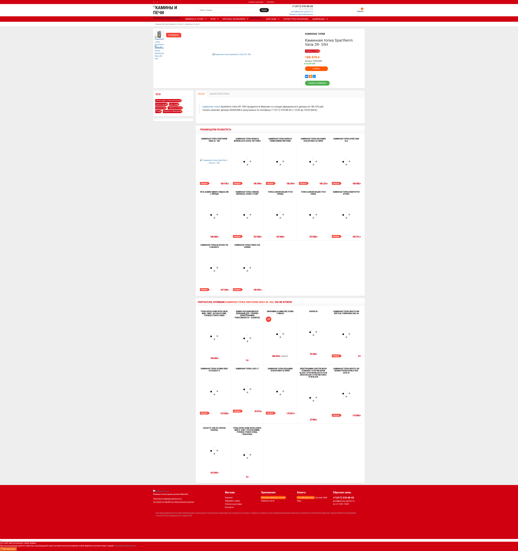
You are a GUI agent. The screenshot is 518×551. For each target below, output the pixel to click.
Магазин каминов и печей (273, 497)
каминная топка (211, 106)
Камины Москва (161, 24)
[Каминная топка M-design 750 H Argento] (214, 268)
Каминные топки (191, 24)
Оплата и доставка (256, 2)
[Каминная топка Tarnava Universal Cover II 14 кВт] (247, 215)
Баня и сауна (161, 104)
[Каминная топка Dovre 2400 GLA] (346, 161)
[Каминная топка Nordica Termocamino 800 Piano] (280, 161)
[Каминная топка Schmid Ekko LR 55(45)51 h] (214, 391)
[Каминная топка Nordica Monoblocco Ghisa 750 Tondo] (247, 161)
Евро (299, 501)
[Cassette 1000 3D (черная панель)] (214, 451)
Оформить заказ (232, 501)
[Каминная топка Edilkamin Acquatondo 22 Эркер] (280, 391)
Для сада (271, 19)
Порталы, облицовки (233, 19)
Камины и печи (267, 501)
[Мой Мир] (314, 76)
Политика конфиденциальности (167, 499)
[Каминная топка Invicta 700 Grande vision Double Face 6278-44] (346, 393)
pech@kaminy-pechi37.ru (302, 12)
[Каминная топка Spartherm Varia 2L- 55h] (214, 161)
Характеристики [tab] (219, 94)
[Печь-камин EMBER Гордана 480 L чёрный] (214, 215)
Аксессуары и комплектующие (168, 101)
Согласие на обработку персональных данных (173, 502)
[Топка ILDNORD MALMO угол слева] (313, 215)
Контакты (270, 2)
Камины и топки (194, 19)
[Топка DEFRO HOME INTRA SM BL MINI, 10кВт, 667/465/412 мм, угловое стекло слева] (214, 336)
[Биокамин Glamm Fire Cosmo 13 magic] (280, 334)
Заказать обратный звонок (301, 14)
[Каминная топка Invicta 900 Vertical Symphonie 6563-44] (346, 334)
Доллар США (321, 497)
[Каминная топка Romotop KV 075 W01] (346, 215)
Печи (212, 19)
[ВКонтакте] (306, 76)
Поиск (264, 10)
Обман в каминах (317, 83)
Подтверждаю (8, 549)
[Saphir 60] (313, 332)
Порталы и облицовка (172, 111)
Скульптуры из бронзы (295, 19)
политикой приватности (125, 546)
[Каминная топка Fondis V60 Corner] (247, 268)
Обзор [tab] (201, 94)
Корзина (229, 497)
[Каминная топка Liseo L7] (247, 389)
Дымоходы (318, 19)
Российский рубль (306, 497)
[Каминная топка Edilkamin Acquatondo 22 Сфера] (313, 161)
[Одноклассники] (310, 76)
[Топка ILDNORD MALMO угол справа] (280, 215)
